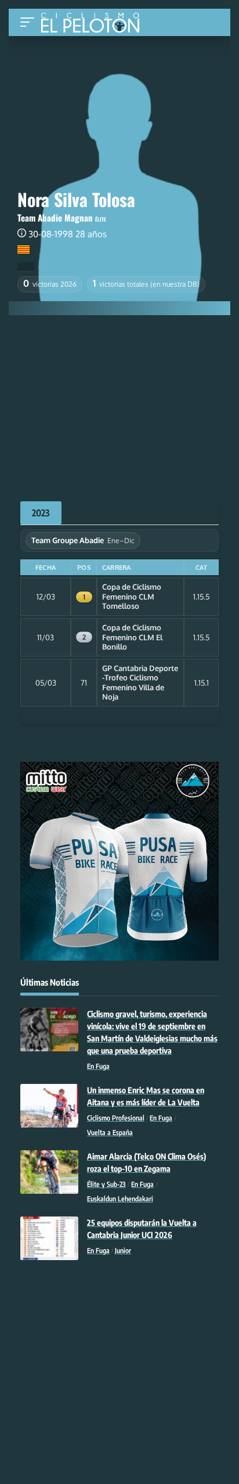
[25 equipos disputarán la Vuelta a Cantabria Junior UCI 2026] (49, 1238)
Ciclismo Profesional (115, 1118)
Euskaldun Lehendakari (120, 1198)
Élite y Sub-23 (106, 1184)
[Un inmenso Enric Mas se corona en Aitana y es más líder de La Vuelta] (49, 1106)
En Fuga (98, 1066)
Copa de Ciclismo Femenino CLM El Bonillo (132, 637)
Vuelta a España (110, 1132)
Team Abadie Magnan (55, 217)
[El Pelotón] (94, 24)
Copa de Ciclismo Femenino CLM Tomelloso (131, 596)
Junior (123, 1250)
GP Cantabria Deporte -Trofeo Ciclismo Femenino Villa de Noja (140, 682)
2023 (41, 513)
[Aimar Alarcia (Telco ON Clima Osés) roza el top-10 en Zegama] (49, 1172)
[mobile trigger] (30, 22)
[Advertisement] (119, 402)
